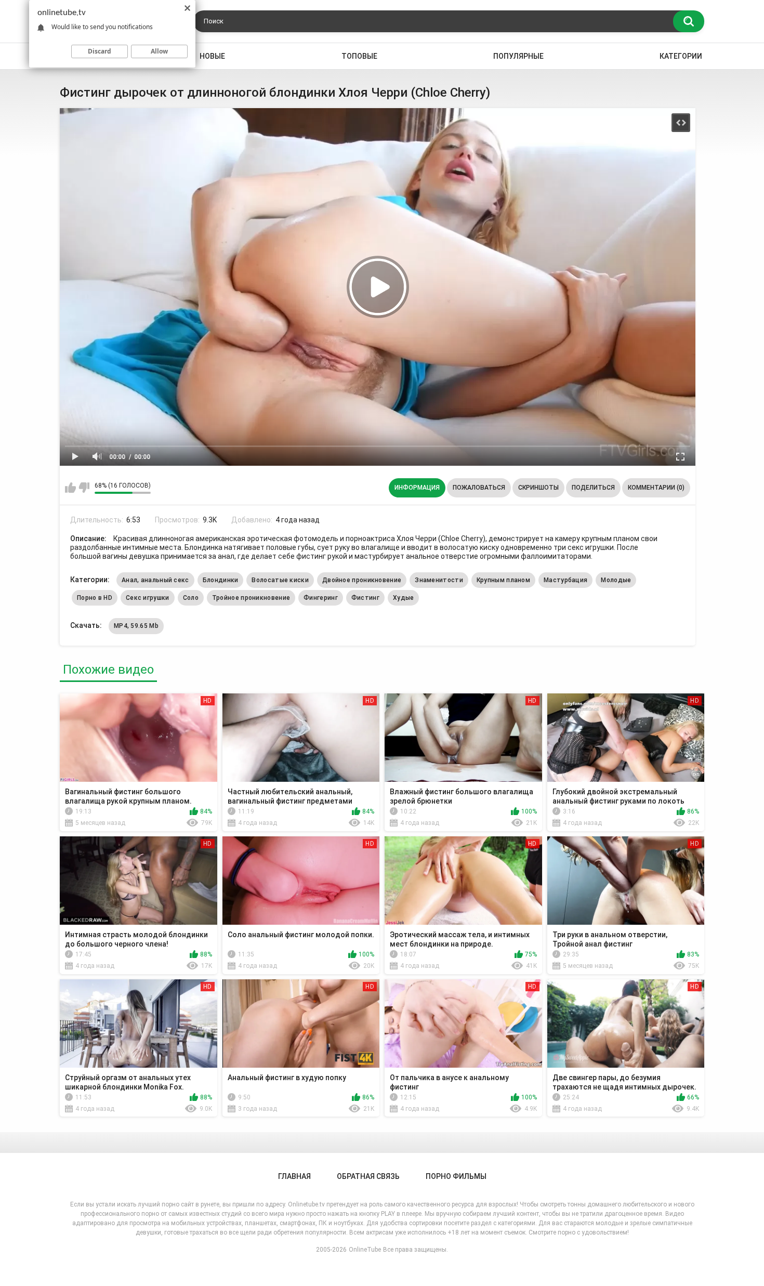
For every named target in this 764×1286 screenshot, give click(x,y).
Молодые (616, 580)
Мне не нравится (83, 487)
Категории (681, 56)
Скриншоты (538, 487)
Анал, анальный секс (155, 580)
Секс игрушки (147, 597)
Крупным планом (503, 580)
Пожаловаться (479, 487)
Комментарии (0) (656, 487)
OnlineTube (365, 1249)
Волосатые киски (280, 580)
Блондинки (221, 580)
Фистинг (365, 597)
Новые (212, 56)
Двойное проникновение (361, 580)
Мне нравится (70, 487)
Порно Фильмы (456, 1176)
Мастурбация (565, 580)
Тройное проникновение (251, 597)
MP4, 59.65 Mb (136, 625)
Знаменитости (439, 580)
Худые (403, 597)
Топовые (359, 56)
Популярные (518, 56)
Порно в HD (94, 597)
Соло (191, 597)
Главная (294, 1176)
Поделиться (593, 487)
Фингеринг (321, 597)
